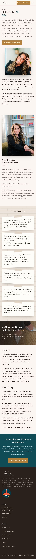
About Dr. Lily (6, 527)
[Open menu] (33, 3)
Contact (4, 517)
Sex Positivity (6, 539)
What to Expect (6, 535)
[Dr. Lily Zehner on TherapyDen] (6, 494)
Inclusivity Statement (8, 546)
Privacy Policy (22, 555)
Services (4, 542)
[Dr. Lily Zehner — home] (5, 3)
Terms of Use (31, 555)
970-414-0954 (6, 513)
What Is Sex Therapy (8, 531)
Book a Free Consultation (23, 2)
